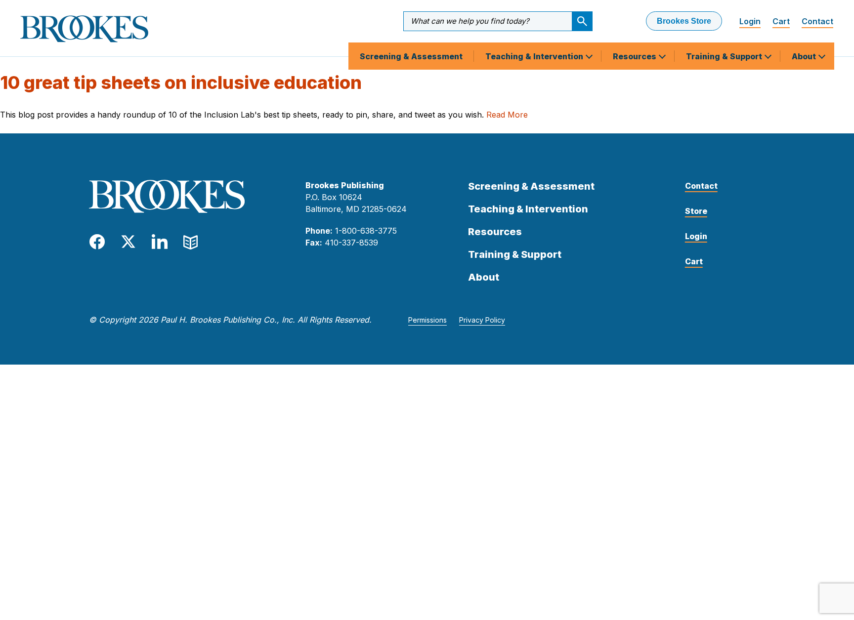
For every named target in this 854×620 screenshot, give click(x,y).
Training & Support (725, 56)
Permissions (427, 320)
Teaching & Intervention (535, 56)
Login (750, 21)
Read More (507, 115)
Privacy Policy (482, 320)
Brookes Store (684, 21)
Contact (817, 21)
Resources (635, 56)
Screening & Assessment (411, 56)
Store (696, 211)
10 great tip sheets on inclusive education (181, 82)
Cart (781, 21)
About (805, 56)
